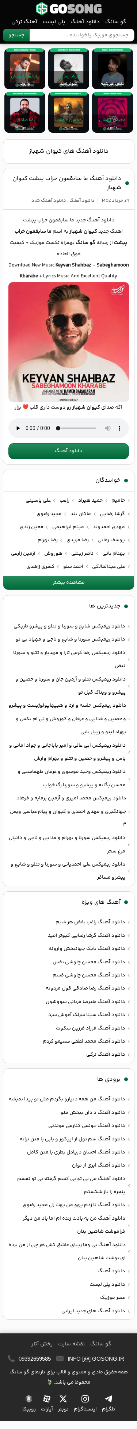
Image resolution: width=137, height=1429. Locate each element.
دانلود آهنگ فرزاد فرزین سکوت (90, 1028)
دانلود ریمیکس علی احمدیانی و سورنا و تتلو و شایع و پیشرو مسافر (68, 871)
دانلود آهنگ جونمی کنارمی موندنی (86, 1126)
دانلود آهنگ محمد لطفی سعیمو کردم (84, 1041)
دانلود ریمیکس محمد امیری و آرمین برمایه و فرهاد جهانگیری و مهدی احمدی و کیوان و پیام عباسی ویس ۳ (68, 811)
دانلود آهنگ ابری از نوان (98, 1165)
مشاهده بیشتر (69, 583)
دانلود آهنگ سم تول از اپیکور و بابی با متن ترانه (72, 1139)
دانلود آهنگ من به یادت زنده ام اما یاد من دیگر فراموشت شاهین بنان (74, 1225)
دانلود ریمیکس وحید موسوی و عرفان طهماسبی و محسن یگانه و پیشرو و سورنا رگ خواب (72, 778)
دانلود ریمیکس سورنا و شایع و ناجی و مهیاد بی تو (70, 639)
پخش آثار (42, 1344)
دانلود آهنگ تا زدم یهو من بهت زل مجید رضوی (74, 1205)
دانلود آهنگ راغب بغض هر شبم (90, 922)
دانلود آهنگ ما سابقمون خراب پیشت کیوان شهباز (66, 183)
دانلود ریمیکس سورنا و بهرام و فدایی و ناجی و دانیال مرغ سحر (67, 844)
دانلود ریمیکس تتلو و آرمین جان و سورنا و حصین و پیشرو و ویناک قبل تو (70, 686)
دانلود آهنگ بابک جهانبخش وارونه (87, 949)
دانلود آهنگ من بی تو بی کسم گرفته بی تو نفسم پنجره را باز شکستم (71, 1185)
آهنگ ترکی (24, 22)
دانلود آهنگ (85, 22)
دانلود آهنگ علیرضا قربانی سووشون (85, 1002)
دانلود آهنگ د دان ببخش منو (92, 1113)
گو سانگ (69, 8)
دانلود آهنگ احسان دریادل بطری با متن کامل (76, 1152)
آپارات (47, 1409)
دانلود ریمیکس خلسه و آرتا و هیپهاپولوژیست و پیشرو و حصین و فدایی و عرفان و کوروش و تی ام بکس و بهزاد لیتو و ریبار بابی (67, 719)
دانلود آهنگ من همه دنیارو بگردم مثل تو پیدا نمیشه (67, 1099)
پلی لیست (54, 22)
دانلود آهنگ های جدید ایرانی (93, 1311)
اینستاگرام (85, 1409)
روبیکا (29, 1409)
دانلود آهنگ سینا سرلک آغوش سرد (86, 1015)
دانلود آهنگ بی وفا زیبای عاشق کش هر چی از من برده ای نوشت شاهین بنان (67, 1251)
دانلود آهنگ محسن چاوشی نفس (89, 962)
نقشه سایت (71, 1344)
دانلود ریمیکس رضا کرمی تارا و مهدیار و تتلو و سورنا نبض (69, 659)
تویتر (63, 1409)
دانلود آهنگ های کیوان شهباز (69, 151)
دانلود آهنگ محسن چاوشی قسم (89, 975)
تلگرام (108, 1409)
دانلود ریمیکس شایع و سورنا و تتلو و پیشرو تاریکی (69, 626)
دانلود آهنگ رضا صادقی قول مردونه (85, 988)
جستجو (16, 35)
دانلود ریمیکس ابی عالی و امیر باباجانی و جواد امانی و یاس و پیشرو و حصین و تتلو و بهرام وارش (67, 752)
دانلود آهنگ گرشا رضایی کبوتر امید (86, 936)
